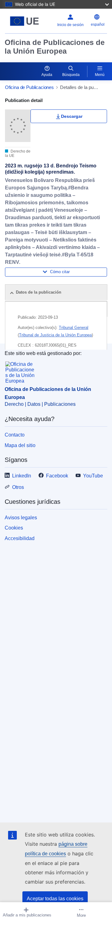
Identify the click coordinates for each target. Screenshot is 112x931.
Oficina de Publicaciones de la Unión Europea (55, 46)
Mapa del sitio (20, 445)
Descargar (71, 116)
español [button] (98, 24)
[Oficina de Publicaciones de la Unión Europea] (24, 21)
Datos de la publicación (38, 292)
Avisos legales (21, 517)
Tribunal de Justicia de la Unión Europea (55, 335)
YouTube (93, 475)
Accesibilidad (20, 538)
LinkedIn (21, 475)
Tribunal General (73, 327)
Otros (18, 487)
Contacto (15, 434)
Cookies (14, 527)
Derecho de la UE (17, 153)
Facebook (57, 475)
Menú (100, 75)
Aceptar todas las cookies (55, 898)
